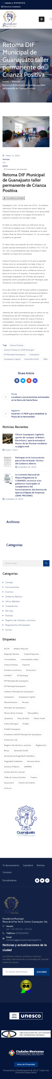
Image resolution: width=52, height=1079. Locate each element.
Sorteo (8, 629)
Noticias (16, 81)
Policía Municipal (11, 724)
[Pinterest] (29, 380)
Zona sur (7, 788)
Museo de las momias (13, 713)
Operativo (8, 718)
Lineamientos (11, 606)
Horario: (10, 926)
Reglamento (41, 745)
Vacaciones (9, 783)
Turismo (33, 777)
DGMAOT (8, 675)
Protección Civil (10, 740)
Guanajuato (34, 354)
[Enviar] (46, 563)
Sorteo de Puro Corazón (14, 772)
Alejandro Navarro (11, 654)
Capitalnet (28, 865)
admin (5, 166)
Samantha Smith (31, 359)
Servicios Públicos (11, 767)
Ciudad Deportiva (31, 654)
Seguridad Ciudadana (13, 761)
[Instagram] (47, 880)
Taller (45, 359)
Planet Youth (39, 718)
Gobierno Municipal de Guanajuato (19, 692)
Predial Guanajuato (12, 729)
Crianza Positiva (16, 345)
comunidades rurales (30, 659)
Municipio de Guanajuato (14, 708)
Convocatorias (12, 587)
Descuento (31, 670)
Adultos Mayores (21, 649)
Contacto (7, 872)
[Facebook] (16, 380)
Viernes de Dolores (26, 783)
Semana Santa (33, 761)
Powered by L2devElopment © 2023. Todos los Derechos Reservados (26, 1071)
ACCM (6, 649)
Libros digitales (12, 601)
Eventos (9, 592)
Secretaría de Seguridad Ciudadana (19, 756)
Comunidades (10, 659)
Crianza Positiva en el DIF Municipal (19, 350)
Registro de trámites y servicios (20, 620)
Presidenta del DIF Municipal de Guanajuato (23, 734)
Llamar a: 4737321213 (15, 3)
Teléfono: (17, 933)
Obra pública (33, 713)
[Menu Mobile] (41, 19)
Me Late (9, 610)
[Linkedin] (35, 380)
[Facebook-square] (37, 880)
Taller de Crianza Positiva (15, 777)
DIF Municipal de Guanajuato (16, 681)
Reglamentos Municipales (17, 625)
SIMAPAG (28, 767)
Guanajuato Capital (12, 359)
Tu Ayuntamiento (11, 865)
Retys (6, 751)
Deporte (26, 665)
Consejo (9, 582)
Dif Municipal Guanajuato (14, 354)
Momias (25, 702)
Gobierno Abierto (13, 596)
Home (6, 81)
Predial (26, 724)
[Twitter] (22, 380)
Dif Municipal (22, 675)
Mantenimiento (11, 702)
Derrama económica (13, 670)
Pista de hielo (23, 718)
